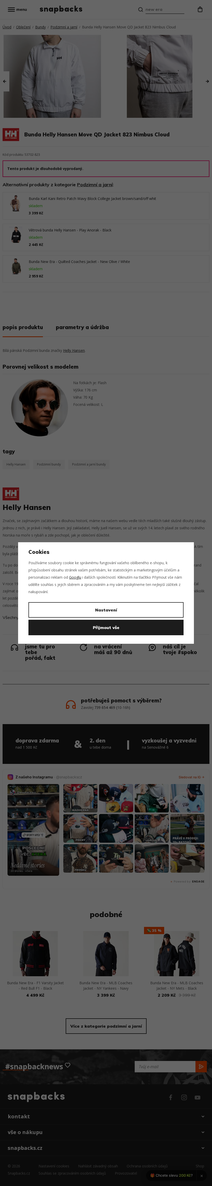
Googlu (75, 577)
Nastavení (106, 610)
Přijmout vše (106, 627)
